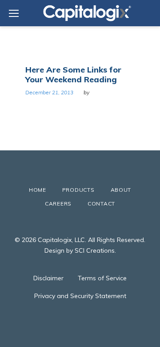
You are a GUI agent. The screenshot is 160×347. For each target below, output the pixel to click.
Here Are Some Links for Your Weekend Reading (73, 75)
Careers (58, 203)
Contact (101, 203)
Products (78, 189)
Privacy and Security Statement (80, 296)
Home (37, 189)
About (121, 189)
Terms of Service (102, 278)
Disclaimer (48, 278)
